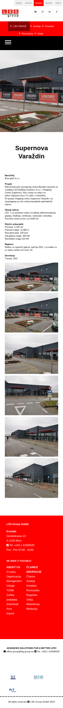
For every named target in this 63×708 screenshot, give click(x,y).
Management (13, 581)
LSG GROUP (19, 26)
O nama (11, 572)
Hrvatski (38, 3)
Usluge (10, 585)
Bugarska (31, 595)
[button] (8, 43)
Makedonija (33, 604)
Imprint (10, 613)
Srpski (58, 3)
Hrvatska (49, 26)
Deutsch (28, 3)
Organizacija (13, 576)
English (19, 3)
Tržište (10, 590)
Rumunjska (27, 33)
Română (49, 3)
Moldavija (31, 608)
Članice (30, 576)
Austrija (37, 26)
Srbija (40, 33)
